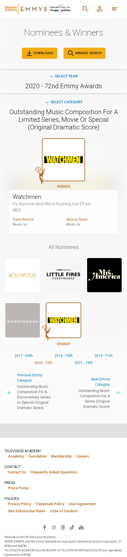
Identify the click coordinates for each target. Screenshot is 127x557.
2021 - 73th (83, 363)
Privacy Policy (19, 504)
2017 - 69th (23, 356)
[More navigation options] (115, 9)
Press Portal (18, 488)
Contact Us (17, 472)
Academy (16, 456)
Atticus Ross (76, 219)
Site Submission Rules (26, 511)
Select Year (66, 76)
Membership (61, 456)
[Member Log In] (99, 9)
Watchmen (27, 196)
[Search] (85, 9)
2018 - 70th (63, 356)
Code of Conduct (64, 511)
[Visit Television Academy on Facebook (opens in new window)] (44, 527)
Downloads (43, 53)
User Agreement (82, 504)
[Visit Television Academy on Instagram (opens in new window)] (54, 527)
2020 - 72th (43, 363)
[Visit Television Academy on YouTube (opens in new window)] (81, 527)
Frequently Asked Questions (54, 472)
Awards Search (88, 53)
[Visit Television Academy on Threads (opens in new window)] (63, 527)
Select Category (66, 102)
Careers (82, 456)
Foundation (37, 456)
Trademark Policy (49, 504)
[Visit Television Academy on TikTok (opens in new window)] (72, 527)
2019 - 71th (103, 356)
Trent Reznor (23, 219)
